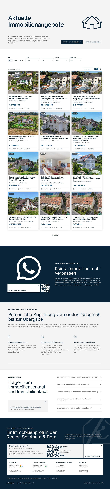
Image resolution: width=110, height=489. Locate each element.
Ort (42, 57)
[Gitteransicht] (96, 69)
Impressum (92, 483)
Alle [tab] (10, 60)
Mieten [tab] (16, 60)
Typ (28, 57)
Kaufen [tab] (22, 60)
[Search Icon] (69, 3)
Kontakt (86, 483)
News (61, 3)
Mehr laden (55, 235)
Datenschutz (100, 483)
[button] (23, 90)
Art (9, 57)
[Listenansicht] (100, 69)
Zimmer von (72, 57)
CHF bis (57, 57)
